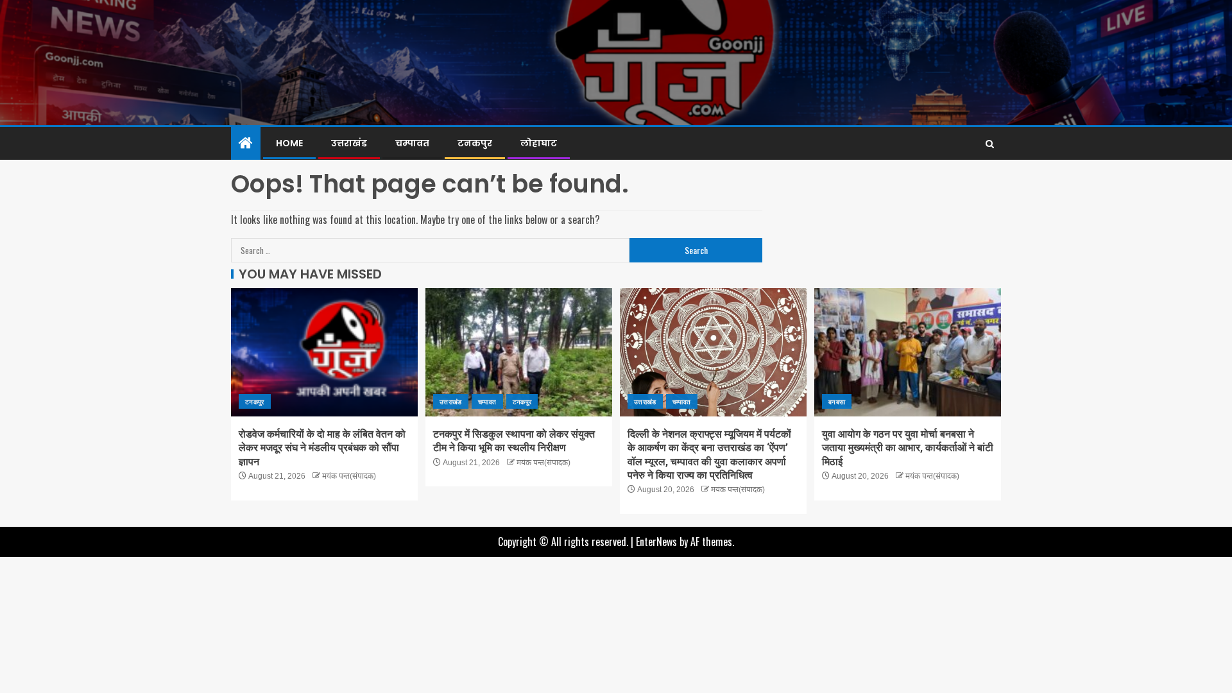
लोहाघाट (538, 143)
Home (289, 143)
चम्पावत (412, 143)
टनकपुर (475, 143)
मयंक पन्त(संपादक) (349, 476)
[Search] (990, 144)
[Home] (246, 142)
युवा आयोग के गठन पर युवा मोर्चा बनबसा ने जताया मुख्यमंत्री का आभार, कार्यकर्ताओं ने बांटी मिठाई (907, 448)
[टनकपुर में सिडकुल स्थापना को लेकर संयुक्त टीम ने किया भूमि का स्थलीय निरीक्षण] (518, 352)
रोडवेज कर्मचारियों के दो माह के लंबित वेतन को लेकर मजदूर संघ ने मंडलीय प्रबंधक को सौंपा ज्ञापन (322, 448)
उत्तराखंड (349, 143)
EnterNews (656, 541)
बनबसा (836, 401)
